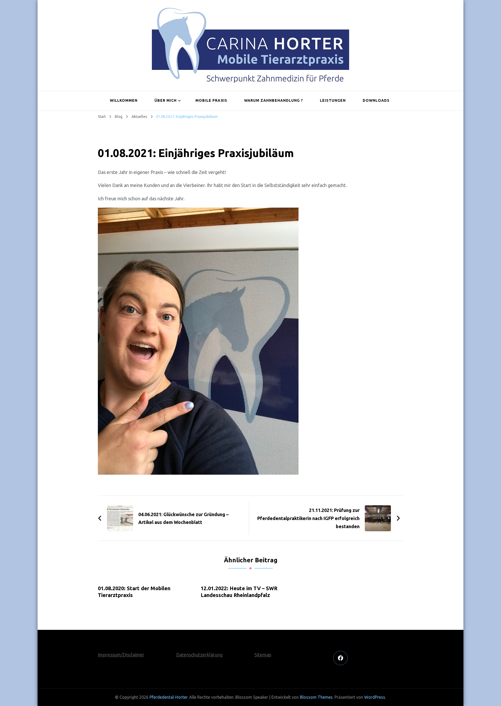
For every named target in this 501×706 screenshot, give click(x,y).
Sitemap (262, 654)
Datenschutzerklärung (199, 654)
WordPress (374, 697)
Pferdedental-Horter (168, 697)
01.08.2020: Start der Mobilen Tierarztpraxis (134, 591)
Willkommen (124, 100)
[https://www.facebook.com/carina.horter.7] (340, 658)
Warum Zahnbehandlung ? (273, 100)
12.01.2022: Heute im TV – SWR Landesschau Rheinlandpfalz (239, 591)
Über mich (165, 100)
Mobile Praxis (211, 100)
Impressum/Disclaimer (121, 654)
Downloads (376, 100)
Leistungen (333, 100)
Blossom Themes (316, 697)
